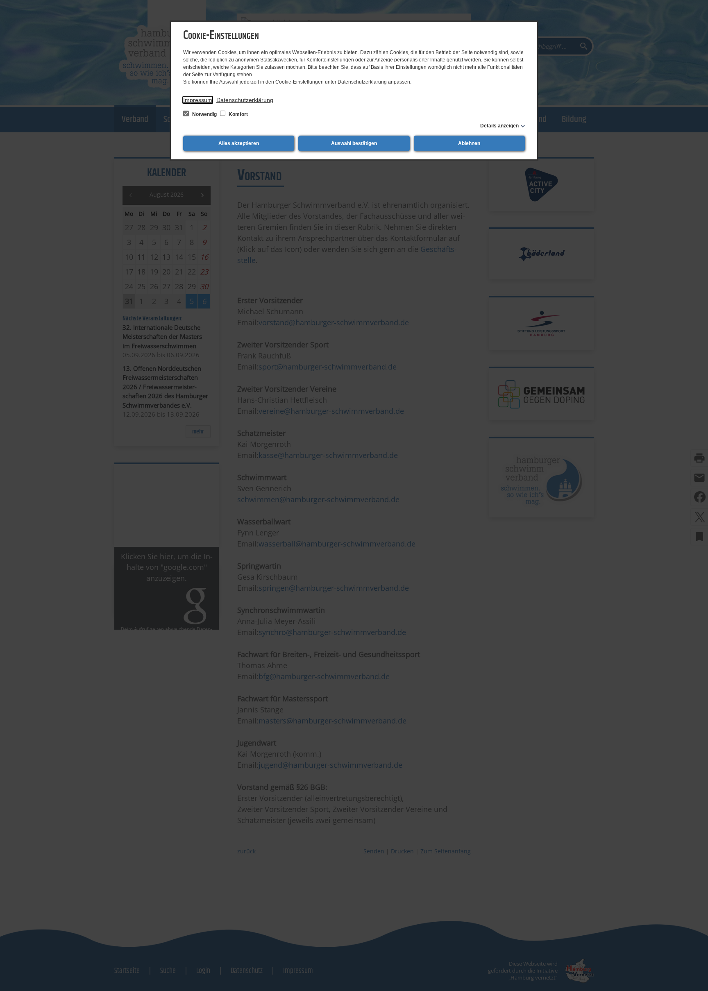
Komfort (237, 114)
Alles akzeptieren (238, 143)
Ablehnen (469, 143)
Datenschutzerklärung (244, 100)
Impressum (197, 100)
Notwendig (204, 114)
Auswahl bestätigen (354, 143)
